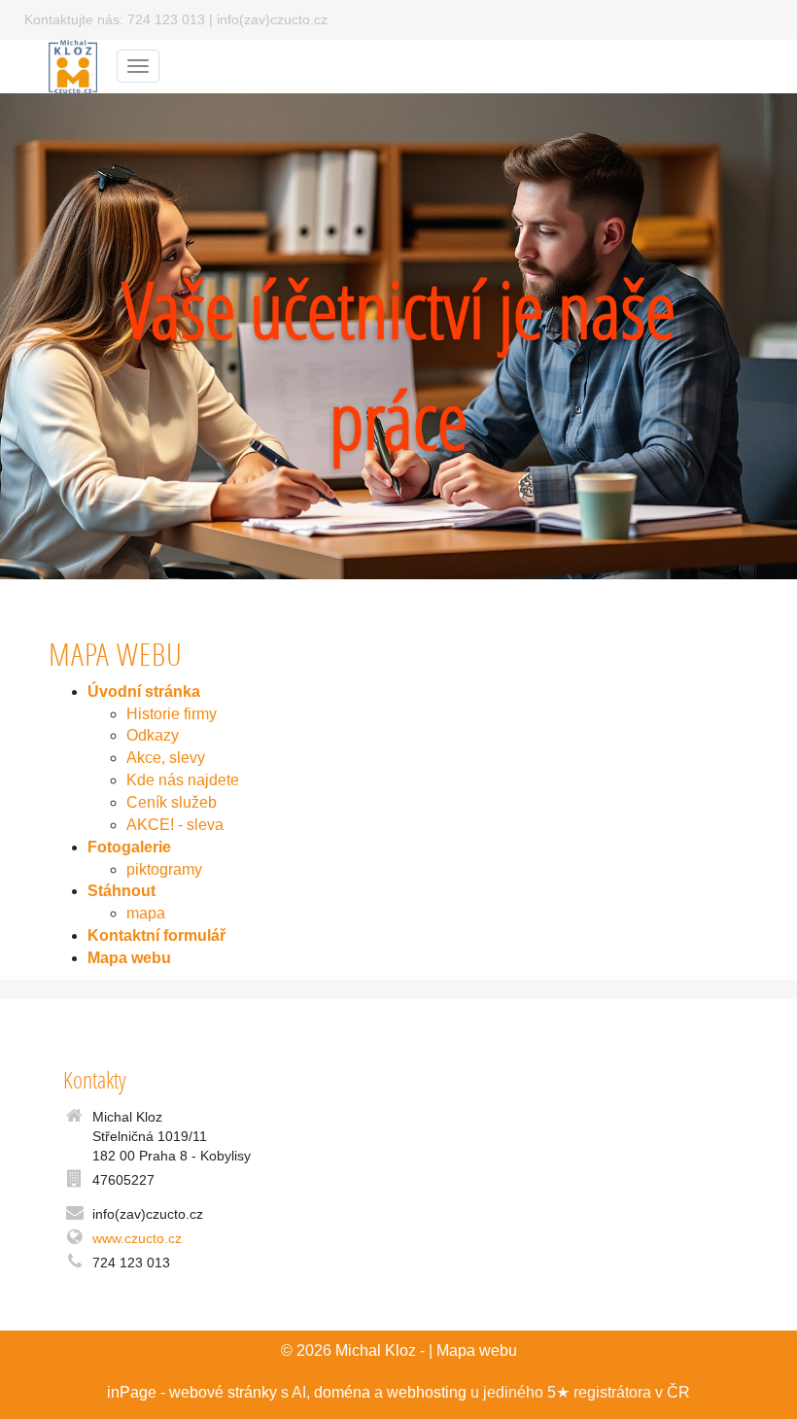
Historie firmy (171, 714)
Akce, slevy (165, 757)
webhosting (427, 1392)
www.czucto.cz (137, 1238)
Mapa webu (476, 1350)
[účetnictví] (73, 64)
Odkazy (152, 735)
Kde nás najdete (182, 780)
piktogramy (164, 869)
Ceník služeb (171, 802)
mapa (145, 913)
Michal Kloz (375, 1350)
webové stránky (223, 1392)
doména (342, 1392)
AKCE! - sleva (175, 824)
